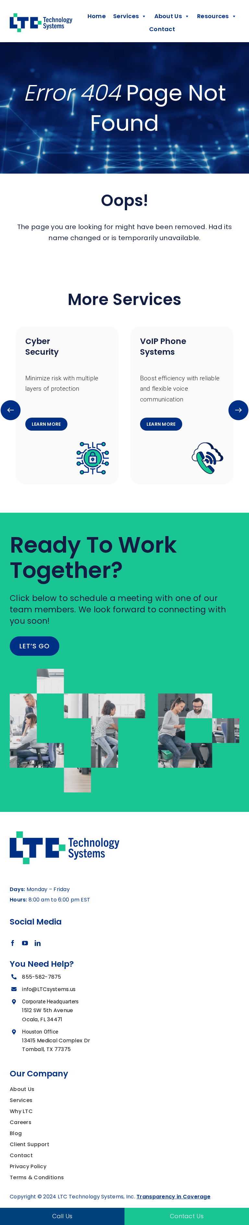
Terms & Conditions (37, 1177)
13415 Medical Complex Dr (56, 1040)
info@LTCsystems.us (49, 989)
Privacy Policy (28, 1166)
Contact (162, 29)
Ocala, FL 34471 (42, 1019)
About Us (22, 1089)
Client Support (29, 1144)
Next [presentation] (238, 410)
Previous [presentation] (11, 410)
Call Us (62, 1216)
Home (97, 16)
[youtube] (25, 943)
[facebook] (13, 943)
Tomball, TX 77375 (46, 1049)
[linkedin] (38, 943)
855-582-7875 (41, 977)
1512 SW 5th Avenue (47, 1010)
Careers (20, 1122)
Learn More (46, 424)
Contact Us (187, 1216)
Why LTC (21, 1111)
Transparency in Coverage (173, 1196)
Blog (16, 1133)
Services (21, 1100)
